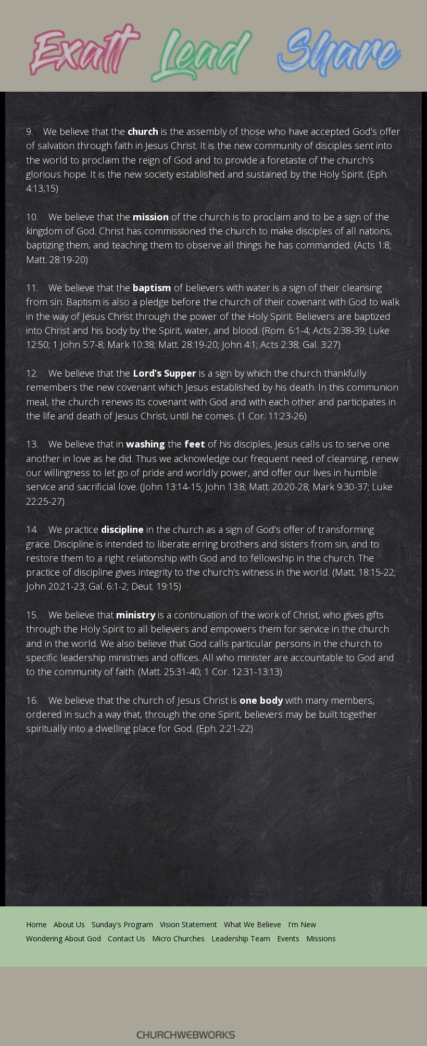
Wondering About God (63, 938)
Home (36, 924)
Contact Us (126, 938)
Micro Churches (178, 938)
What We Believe (252, 924)
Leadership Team (240, 938)
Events (288, 938)
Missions (321, 938)
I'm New (302, 924)
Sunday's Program (122, 924)
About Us (69, 924)
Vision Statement (188, 924)
